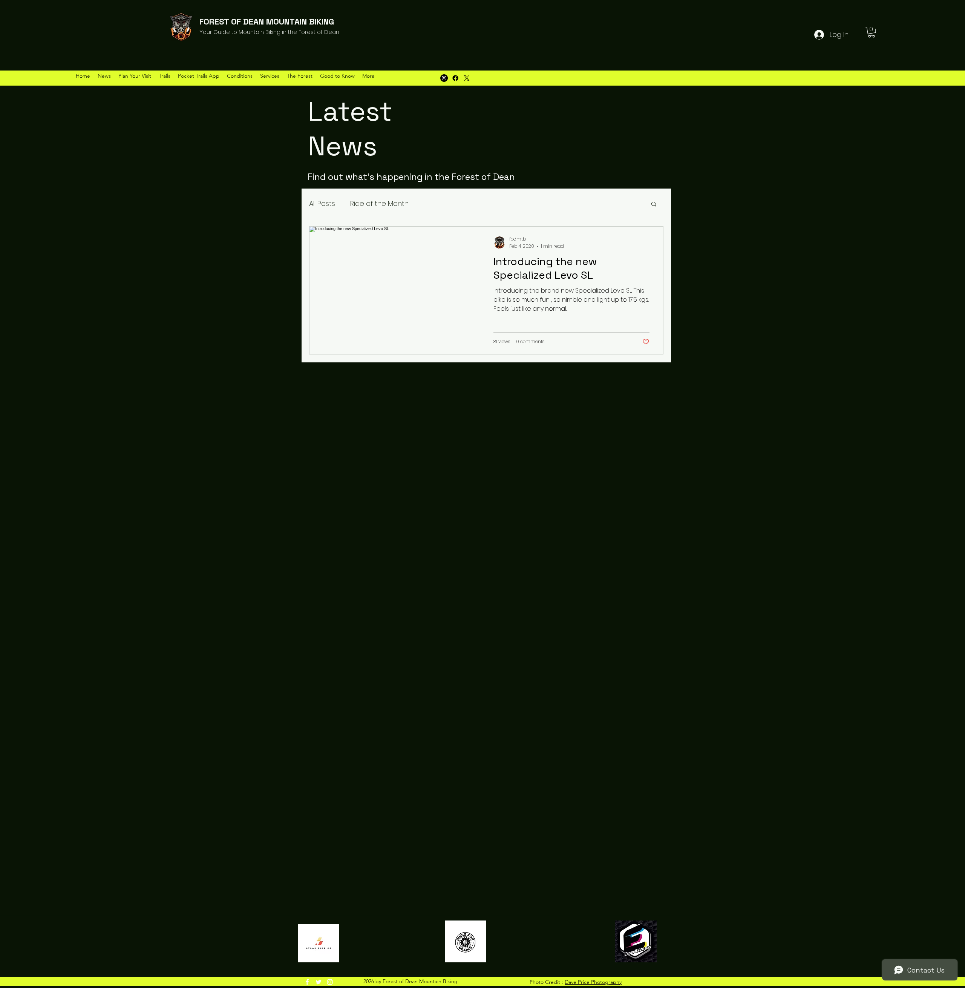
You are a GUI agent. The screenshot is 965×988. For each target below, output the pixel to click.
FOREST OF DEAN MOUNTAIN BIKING (266, 21)
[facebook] (307, 982)
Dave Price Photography (593, 982)
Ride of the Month (379, 203)
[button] (871, 32)
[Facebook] (455, 78)
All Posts (322, 203)
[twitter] (318, 982)
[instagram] (330, 982)
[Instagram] (444, 78)
